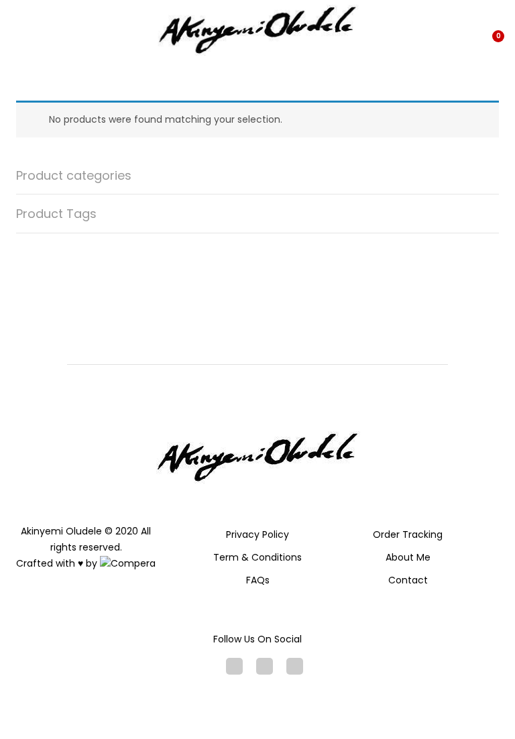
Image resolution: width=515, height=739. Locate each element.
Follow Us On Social (257, 639)
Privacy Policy (257, 534)
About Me (408, 557)
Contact (408, 580)
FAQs (258, 580)
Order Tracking (408, 534)
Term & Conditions (257, 557)
